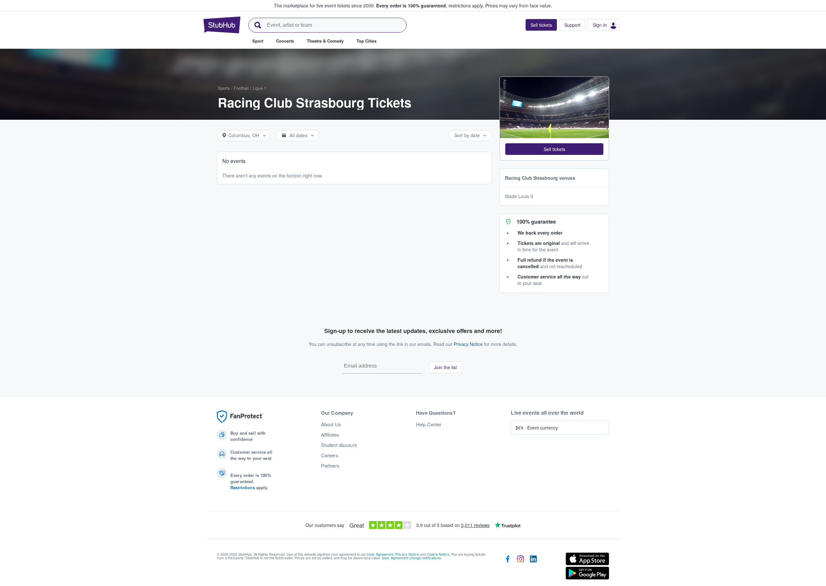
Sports (224, 88)
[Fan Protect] (240, 416)
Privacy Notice (468, 344)
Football (241, 88)
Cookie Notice (438, 554)
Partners (330, 465)
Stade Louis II (519, 196)
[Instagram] (520, 567)
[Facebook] (507, 567)
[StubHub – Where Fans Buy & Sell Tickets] (221, 25)
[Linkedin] (533, 567)
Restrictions (242, 487)
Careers (329, 455)
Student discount (339, 445)
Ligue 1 (259, 88)
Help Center (429, 424)
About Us (331, 424)
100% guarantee (536, 221)
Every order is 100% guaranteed (430, 5)
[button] (554, 149)
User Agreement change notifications (411, 557)
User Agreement (380, 554)
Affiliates (330, 434)
